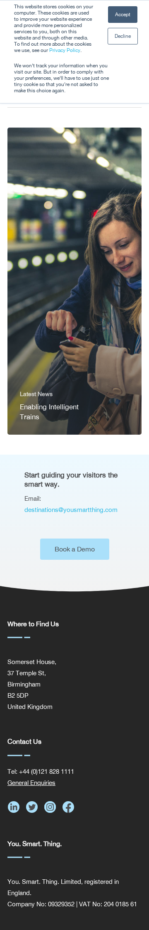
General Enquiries (31, 782)
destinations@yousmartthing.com (71, 509)
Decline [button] (123, 36)
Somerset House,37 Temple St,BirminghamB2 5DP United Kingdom (31, 684)
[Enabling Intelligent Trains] (74, 281)
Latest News (36, 394)
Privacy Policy (64, 50)
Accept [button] (122, 14)
